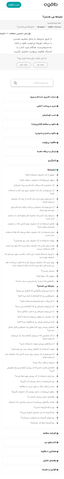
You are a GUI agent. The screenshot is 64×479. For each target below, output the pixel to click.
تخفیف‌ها (41, 26)
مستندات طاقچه (54, 26)
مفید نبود (23, 64)
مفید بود (40, 64)
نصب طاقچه (13, 5)
